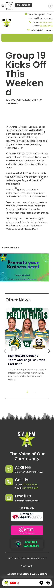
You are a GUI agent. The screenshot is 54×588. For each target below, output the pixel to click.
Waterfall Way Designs (33, 574)
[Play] (41, 582)
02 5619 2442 (46, 26)
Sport (35, 100)
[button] (27, 392)
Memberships (23, 5)
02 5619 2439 (45, 22)
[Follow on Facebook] (50, 6)
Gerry (12, 100)
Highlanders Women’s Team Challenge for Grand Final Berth (26, 360)
